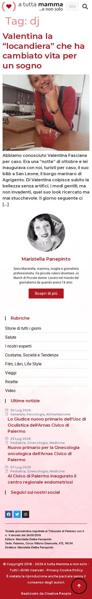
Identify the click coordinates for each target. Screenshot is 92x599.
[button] (46, 293)
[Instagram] (25, 514)
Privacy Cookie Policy (65, 570)
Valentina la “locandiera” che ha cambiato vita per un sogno (44, 50)
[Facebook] (8, 514)
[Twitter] (17, 514)
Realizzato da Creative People (46, 593)
